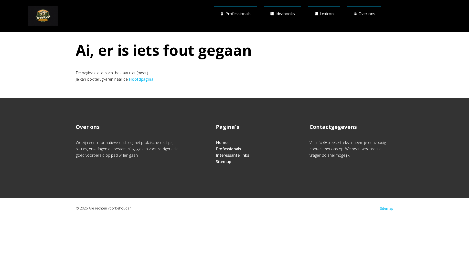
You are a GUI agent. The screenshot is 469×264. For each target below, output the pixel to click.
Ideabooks (285, 13)
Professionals (238, 13)
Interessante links (232, 155)
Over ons (367, 13)
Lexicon (327, 13)
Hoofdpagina (141, 79)
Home (221, 142)
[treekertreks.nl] (43, 16)
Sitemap (223, 161)
